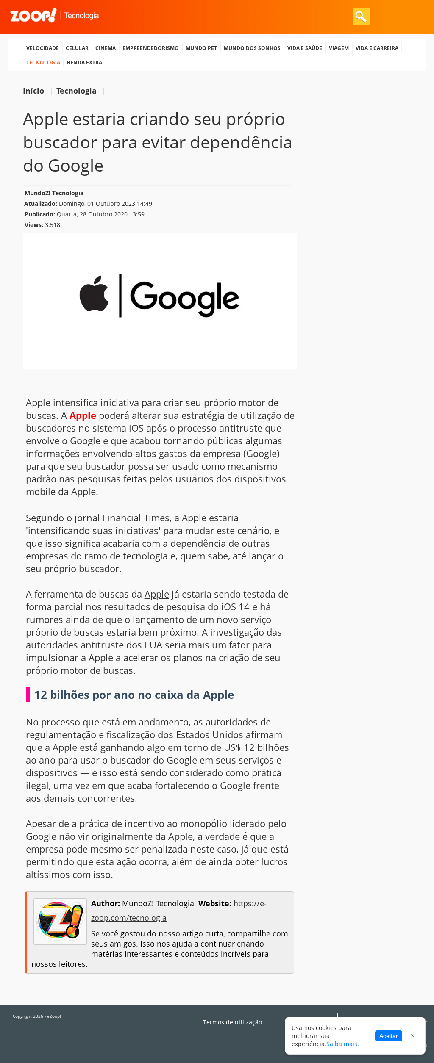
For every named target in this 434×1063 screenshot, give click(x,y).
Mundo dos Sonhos (252, 47)
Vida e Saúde (304, 47)
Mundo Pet (201, 47)
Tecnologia (43, 61)
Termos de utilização (232, 1022)
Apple (157, 593)
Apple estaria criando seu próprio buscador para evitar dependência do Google (157, 142)
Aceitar (388, 1036)
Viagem (339, 47)
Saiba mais (341, 1044)
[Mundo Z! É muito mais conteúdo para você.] (54, 27)
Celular (77, 47)
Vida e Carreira (377, 47)
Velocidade (42, 47)
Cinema (105, 47)
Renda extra (84, 61)
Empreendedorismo (150, 47)
